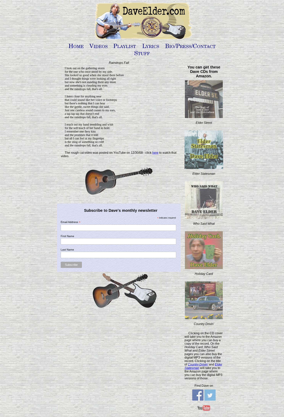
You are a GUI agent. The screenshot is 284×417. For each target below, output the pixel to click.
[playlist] (124, 47)
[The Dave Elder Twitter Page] (210, 399)
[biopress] (190, 47)
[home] (76, 47)
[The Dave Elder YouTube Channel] (203, 412)
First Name (67, 236)
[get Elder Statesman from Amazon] (204, 167)
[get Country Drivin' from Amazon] (204, 318)
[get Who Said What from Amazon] (204, 217)
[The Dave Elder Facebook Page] (197, 399)
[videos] (98, 47)
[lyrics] (151, 47)
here (155, 152)
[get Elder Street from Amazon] (204, 116)
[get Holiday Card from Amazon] (204, 267)
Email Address (70, 222)
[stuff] (142, 54)
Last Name (67, 249)
